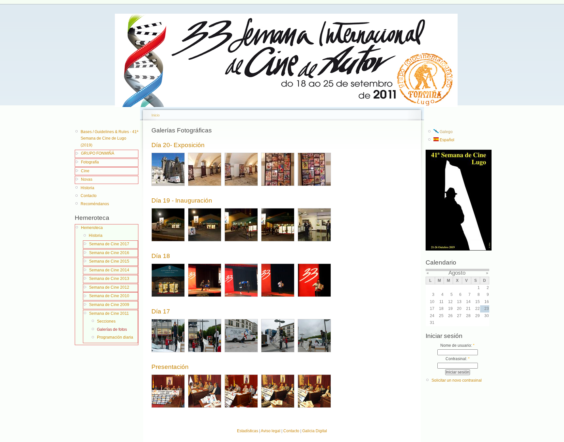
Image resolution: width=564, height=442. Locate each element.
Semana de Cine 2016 (109, 253)
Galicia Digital (314, 431)
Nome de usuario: (457, 345)
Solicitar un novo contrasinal (456, 380)
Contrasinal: (458, 359)
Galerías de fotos (112, 329)
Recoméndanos (95, 204)
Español (446, 140)
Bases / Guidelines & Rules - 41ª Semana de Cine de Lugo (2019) (109, 138)
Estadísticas (247, 431)
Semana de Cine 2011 (109, 313)
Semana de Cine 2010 (109, 296)
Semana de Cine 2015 (109, 261)
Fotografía (90, 162)
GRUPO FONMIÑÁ (97, 153)
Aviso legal (270, 431)
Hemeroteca (92, 227)
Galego (446, 132)
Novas (86, 179)
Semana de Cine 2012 (109, 287)
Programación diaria (115, 337)
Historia (87, 188)
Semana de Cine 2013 (109, 278)
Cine (85, 171)
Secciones (106, 321)
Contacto (89, 195)
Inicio (155, 115)
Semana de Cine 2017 (109, 244)
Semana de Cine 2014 (109, 270)
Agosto (456, 273)
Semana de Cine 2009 (109, 304)
